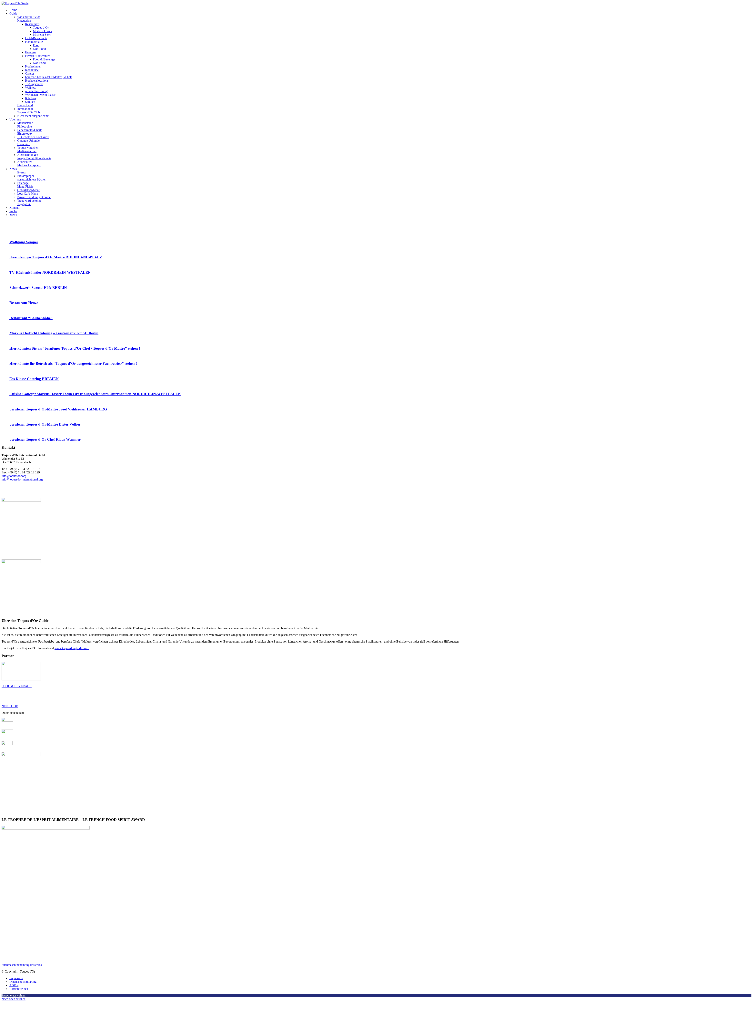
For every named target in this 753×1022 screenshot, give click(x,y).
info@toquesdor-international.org (22, 479)
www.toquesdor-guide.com (72, 648)
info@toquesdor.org (14, 476)
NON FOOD (10, 706)
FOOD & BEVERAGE (17, 686)
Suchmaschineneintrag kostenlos (22, 964)
